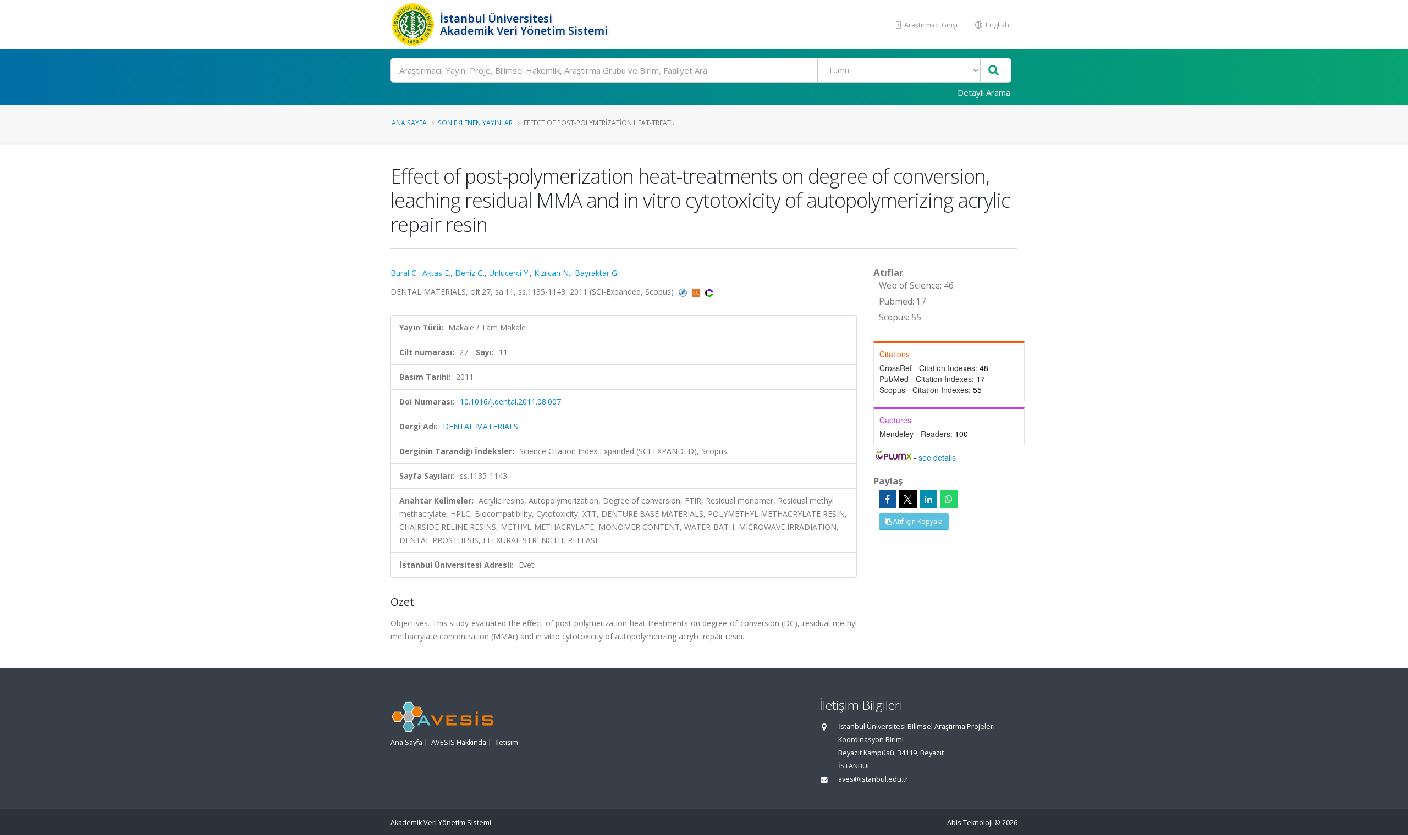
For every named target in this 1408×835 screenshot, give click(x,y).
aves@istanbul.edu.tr (873, 779)
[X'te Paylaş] (908, 499)
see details (937, 457)
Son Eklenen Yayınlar (475, 122)
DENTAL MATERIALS (480, 426)
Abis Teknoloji (970, 822)
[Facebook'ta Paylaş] (888, 499)
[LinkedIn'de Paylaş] (928, 499)
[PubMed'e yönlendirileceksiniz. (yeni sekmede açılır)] (684, 291)
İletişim (506, 742)
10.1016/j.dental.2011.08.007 (510, 401)
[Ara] (993, 70)
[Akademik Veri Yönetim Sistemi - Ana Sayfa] (414, 24)
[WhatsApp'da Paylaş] (949, 499)
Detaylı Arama (984, 92)
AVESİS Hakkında (458, 742)
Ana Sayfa (409, 122)
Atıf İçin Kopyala (917, 521)
